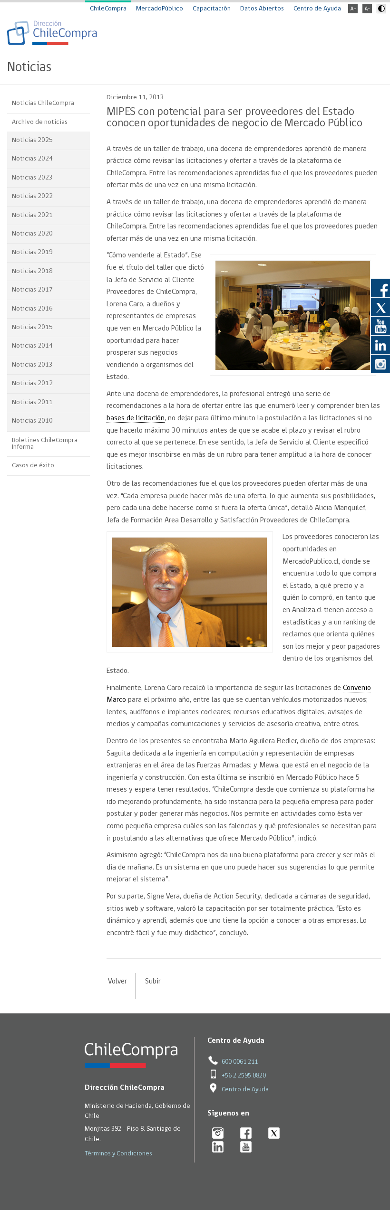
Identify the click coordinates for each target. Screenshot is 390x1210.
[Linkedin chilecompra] (218, 1147)
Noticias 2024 (32, 158)
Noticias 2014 (32, 346)
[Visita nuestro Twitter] (380, 306)
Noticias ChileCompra (43, 103)
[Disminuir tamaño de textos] (367, 11)
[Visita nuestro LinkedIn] (380, 344)
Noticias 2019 (32, 252)
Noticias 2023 (32, 177)
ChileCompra (108, 8)
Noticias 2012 (32, 383)
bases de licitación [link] (136, 418)
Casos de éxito (33, 465)
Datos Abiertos (262, 8)
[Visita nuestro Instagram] (380, 363)
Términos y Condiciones (118, 1154)
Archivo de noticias (40, 122)
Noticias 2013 (32, 365)
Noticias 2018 (32, 271)
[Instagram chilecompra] (218, 1134)
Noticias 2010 (32, 421)
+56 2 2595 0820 (244, 1076)
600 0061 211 (240, 1062)
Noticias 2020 (32, 233)
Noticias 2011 (32, 402)
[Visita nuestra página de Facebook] (380, 287)
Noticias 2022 (32, 196)
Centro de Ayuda (317, 8)
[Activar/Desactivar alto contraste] (380, 11)
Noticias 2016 (32, 308)
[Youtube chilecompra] (246, 1147)
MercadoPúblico (159, 8)
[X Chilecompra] (274, 1134)
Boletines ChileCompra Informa (45, 444)
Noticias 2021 (32, 215)
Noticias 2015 (32, 327)
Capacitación (212, 8)
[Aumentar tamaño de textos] (353, 11)
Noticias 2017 (32, 289)
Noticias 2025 (32, 140)
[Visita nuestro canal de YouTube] (380, 325)
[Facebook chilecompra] (246, 1134)
